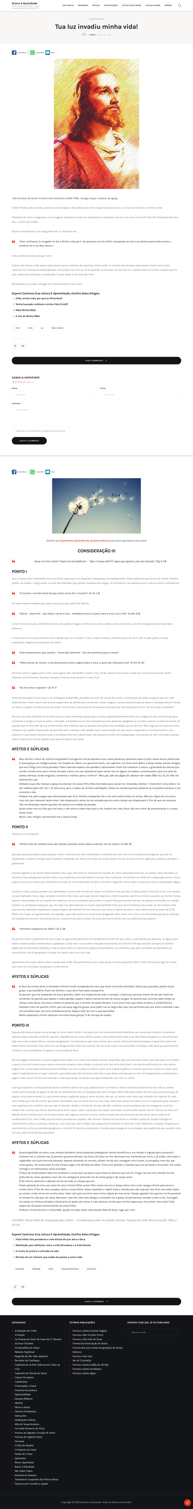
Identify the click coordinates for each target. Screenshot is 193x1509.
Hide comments (94, 360)
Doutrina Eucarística (26, 1390)
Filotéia (19, 1402)
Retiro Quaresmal (24, 1462)
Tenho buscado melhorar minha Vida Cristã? (42, 304)
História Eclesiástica (25, 1411)
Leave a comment (94, 1301)
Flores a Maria (22, 1407)
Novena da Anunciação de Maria (89, 1343)
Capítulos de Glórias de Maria (31, 1373)
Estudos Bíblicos (23, 1398)
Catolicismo (21, 1381)
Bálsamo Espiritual (25, 1351)
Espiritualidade (96, 19)
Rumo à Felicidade (25, 1466)
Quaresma (20, 1458)
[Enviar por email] (50, 52)
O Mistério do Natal (25, 1449)
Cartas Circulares (24, 1377)
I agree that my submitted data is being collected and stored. (40, 431)
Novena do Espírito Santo (28, 1436)
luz (42, 328)
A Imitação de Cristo (26, 1330)
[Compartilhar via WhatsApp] (37, 52)
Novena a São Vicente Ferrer (88, 1334)
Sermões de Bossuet (26, 1475)
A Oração (20, 1334)
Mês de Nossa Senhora (27, 1424)
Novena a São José (82, 1356)
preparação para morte (70, 1269)
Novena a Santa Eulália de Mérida (90, 1364)
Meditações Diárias (25, 1419)
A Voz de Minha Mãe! (28, 316)
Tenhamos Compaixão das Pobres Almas (36, 1479)
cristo (30, 328)
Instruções (20, 1415)
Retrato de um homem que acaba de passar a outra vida (49, 1257)
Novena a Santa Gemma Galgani (89, 1330)
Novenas (19, 1441)
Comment (16, 403)
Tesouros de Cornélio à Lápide (31, 1483)
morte (51, 1269)
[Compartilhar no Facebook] (19, 52)
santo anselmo (57, 328)
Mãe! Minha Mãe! (26, 310)
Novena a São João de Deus (87, 1339)
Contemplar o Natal (25, 1385)
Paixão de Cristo (23, 1453)
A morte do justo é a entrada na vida (37, 1251)
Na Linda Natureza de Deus (29, 1428)
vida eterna (91, 1269)
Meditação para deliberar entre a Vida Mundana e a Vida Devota (53, 1245)
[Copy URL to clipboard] (15, 346)
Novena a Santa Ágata (84, 1373)
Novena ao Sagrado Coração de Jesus (35, 1432)
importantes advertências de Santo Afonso (84, 540)
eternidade (19, 1269)
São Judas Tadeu (24, 1470)
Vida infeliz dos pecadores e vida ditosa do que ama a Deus (50, 1239)
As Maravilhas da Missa (27, 1347)
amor (17, 328)
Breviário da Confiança (27, 1360)
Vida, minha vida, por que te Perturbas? (39, 298)
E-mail (103, 388)
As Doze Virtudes (24, 1343)
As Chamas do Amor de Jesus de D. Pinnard (38, 1339)
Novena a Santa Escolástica (87, 1368)
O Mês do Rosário (24, 1445)
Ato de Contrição (81, 1360)
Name (14, 388)
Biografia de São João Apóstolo (31, 1356)
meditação (36, 1269)
